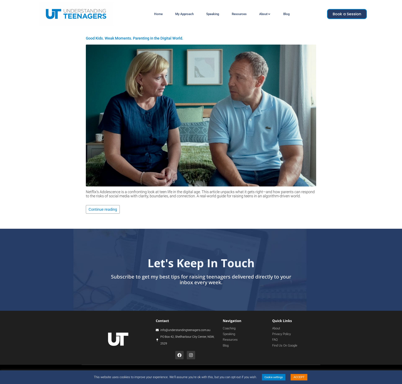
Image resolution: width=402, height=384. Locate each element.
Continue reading (103, 209)
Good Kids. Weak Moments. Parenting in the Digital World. (134, 38)
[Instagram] (191, 355)
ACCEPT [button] (299, 377)
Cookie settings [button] (273, 377)
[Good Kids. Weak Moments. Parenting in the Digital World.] (201, 115)
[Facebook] (179, 355)
